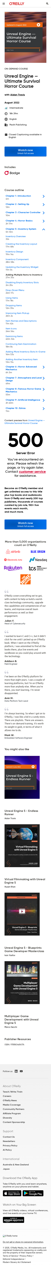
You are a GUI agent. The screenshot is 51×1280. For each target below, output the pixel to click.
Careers (7, 1096)
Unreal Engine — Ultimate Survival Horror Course (25, 421)
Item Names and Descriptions (21, 322)
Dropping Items (14, 306)
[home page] (16, 3)
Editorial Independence (13, 1259)
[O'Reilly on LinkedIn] (16, 1071)
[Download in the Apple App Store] (12, 1195)
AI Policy (7, 1149)
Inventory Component (17, 260)
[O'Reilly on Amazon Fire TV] (13, 1222)
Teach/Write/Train (12, 1091)
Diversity (7, 1117)
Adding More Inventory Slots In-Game (25, 353)
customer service (32, 471)
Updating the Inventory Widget (22, 268)
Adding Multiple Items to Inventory (24, 276)
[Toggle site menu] (3, 3)
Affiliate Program (12, 1113)
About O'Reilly (12, 1086)
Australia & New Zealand (16, 1164)
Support (8, 1131)
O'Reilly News (10, 1100)
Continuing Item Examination (21, 345)
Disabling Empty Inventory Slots (22, 283)
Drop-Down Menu (15, 291)
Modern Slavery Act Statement (17, 1262)
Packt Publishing (18, 124)
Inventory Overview (16, 237)
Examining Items (14, 337)
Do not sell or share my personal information (23, 1242)
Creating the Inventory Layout (21, 245)
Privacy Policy (10, 1145)
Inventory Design (14, 253)
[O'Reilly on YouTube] (21, 1071)
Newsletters (9, 1141)
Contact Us (9, 1136)
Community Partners (13, 1109)
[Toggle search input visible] (47, 3)
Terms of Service (10, 1256)
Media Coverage (12, 1104)
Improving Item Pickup (17, 314)
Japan (6, 1168)
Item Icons (11, 330)
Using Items (12, 299)
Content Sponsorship (14, 1122)
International (11, 1159)
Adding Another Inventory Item (22, 360)
